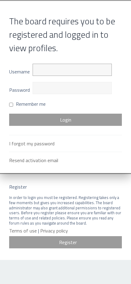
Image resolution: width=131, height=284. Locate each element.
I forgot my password (32, 143)
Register (68, 242)
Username (19, 71)
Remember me (30, 104)
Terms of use (23, 231)
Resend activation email (33, 160)
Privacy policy (54, 231)
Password (19, 90)
